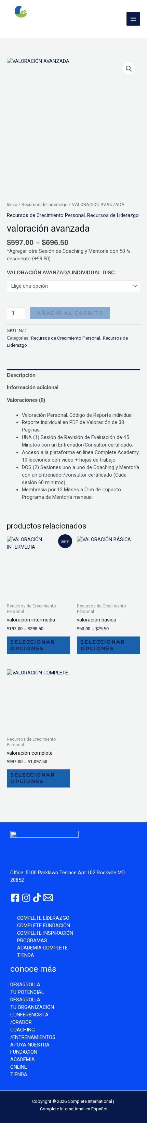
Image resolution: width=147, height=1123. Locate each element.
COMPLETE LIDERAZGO (43, 918)
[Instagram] (26, 898)
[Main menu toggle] (133, 19)
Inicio (12, 204)
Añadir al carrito (70, 313)
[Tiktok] (37, 898)
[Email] (48, 898)
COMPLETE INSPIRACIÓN (45, 933)
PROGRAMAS (32, 940)
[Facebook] (15, 898)
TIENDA (25, 955)
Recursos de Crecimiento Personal (46, 215)
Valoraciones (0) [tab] (26, 400)
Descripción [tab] (21, 375)
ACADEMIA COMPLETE (42, 948)
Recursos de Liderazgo (45, 204)
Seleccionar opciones (33, 645)
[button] (129, 69)
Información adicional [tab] (32, 387)
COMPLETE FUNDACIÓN (43, 925)
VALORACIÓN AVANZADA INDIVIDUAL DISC (61, 272)
